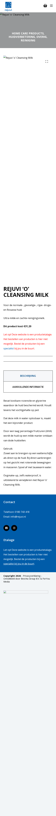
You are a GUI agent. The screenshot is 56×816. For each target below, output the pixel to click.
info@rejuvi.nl (18, 516)
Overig (41, 37)
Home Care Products (28, 33)
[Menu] (51, 5)
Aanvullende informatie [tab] (28, 387)
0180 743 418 (22, 512)
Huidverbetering (22, 37)
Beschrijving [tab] (28, 375)
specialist (8, 348)
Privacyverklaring (31, 575)
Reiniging (28, 40)
